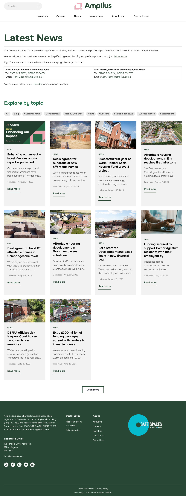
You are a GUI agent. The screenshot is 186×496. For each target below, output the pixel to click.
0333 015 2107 (18, 73)
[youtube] (26, 465)
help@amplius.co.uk (14, 456)
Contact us (98, 435)
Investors (97, 431)
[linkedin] (32, 465)
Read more (13, 188)
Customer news (32, 113)
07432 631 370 (125, 73)
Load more (93, 389)
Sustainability (167, 113)
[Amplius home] (92, 6)
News (91, 113)
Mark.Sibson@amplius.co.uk (28, 76)
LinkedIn (37, 83)
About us (97, 421)
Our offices (98, 440)
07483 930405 (36, 73)
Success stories (146, 113)
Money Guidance (74, 113)
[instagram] (19, 465)
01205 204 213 (107, 73)
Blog (16, 113)
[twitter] (6, 465)
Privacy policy (102, 489)
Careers (97, 426)
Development (53, 113)
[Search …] (38, 6)
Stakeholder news (123, 113)
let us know (120, 56)
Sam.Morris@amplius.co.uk (116, 76)
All (7, 113)
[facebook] (13, 465)
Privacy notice (73, 430)
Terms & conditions (86, 489)
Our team (104, 113)
